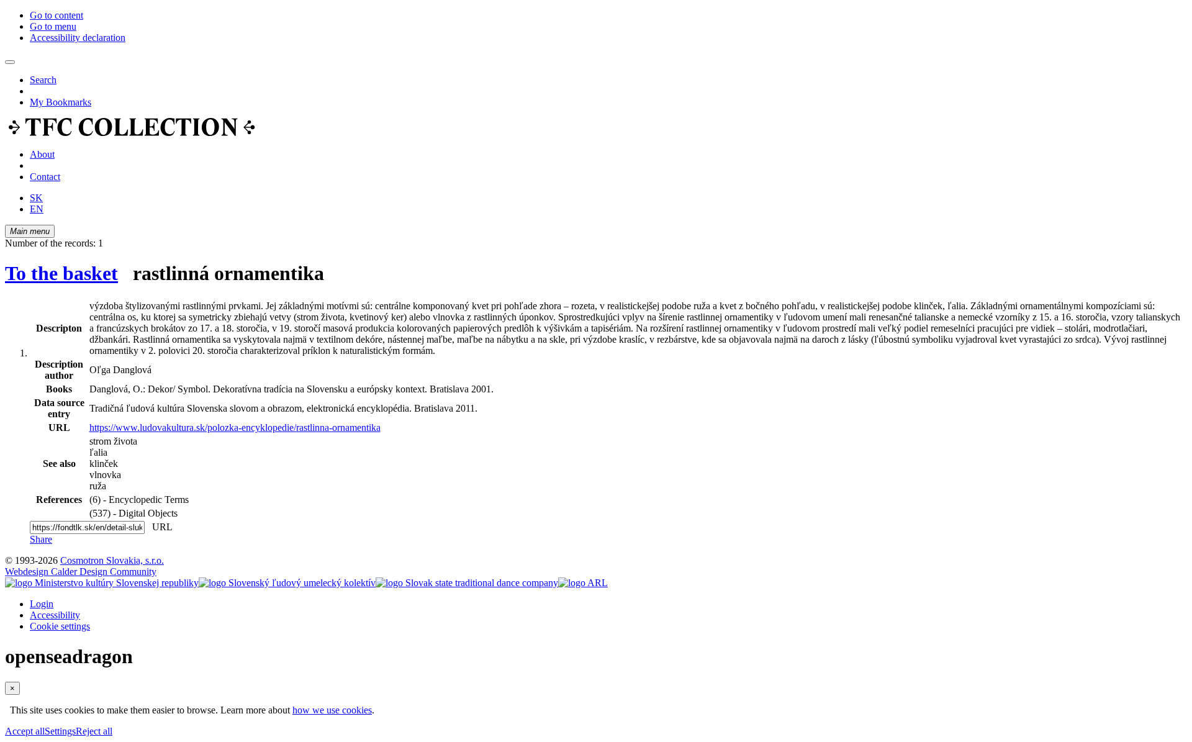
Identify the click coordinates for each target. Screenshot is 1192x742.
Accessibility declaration (77, 37)
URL (159, 527)
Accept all (25, 731)
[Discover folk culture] (132, 133)
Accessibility (55, 615)
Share (41, 539)
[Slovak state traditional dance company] (467, 582)
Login (41, 604)
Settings (60, 731)
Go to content (56, 15)
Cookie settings (60, 626)
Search (43, 80)
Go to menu (53, 26)
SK (36, 197)
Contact (45, 176)
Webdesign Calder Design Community (80, 571)
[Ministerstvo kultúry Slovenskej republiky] (102, 582)
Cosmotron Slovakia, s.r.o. (112, 560)
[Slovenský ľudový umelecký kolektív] (287, 582)
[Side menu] (10, 62)
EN (36, 209)
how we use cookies (332, 710)
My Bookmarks (60, 102)
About (42, 154)
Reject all (94, 731)
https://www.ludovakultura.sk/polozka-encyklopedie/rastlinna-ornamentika (235, 427)
